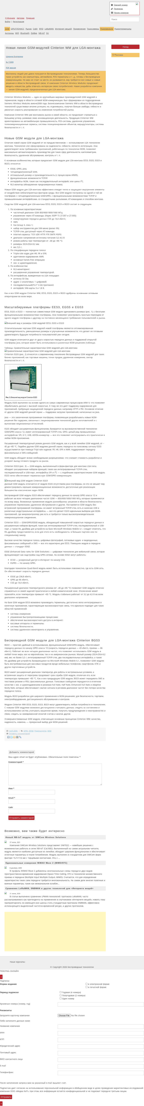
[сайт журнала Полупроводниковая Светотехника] (108, 961)
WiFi (17, 33)
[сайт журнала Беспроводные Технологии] (86, 961)
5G (47, 33)
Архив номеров (121, 13)
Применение (79, 28)
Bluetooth (25, 33)
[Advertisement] (55, 931)
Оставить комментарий (19, 733)
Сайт (10, 807)
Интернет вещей (63, 28)
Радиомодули (106, 28)
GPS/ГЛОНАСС (17, 28)
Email (11, 798)
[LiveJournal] (20, 737)
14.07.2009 (13, 731)
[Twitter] (11, 737)
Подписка (118, 9)
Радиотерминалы (122, 28)
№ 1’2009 (10, 62)
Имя (11, 788)
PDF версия (11, 68)
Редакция (30, 18)
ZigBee (34, 33)
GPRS (25, 731)
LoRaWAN (49, 28)
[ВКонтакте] (8, 737)
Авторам (20, 18)
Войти (7, 21)
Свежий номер (121, 5)
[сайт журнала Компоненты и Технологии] (70, 961)
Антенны (9, 33)
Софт (35, 28)
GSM (7, 28)
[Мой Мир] (17, 737)
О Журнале (10, 18)
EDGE (31, 731)
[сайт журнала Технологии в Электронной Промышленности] (52, 961)
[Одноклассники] (14, 737)
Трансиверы (93, 28)
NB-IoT (42, 33)
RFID (41, 28)
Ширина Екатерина (14, 56)
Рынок (29, 28)
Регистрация (18, 21)
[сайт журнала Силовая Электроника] (35, 961)
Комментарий (16, 762)
